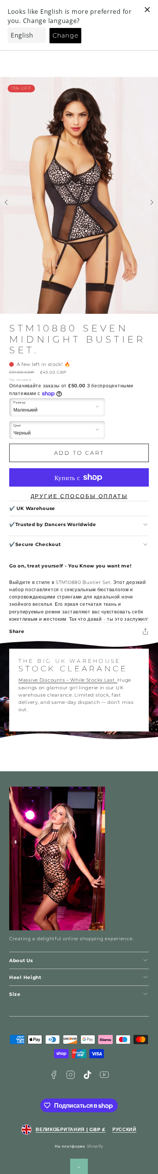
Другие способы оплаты (79, 496)
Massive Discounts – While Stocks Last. (67, 680)
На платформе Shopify (79, 1146)
